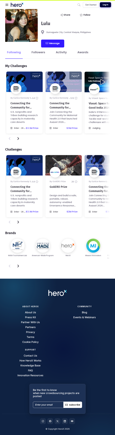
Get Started (90, 4)
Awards (82, 52)
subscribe (74, 404)
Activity (61, 52)
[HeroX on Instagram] (43, 421)
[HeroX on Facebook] (50, 421)
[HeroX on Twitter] (57, 421)
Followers (38, 52)
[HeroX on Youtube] (72, 421)
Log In (105, 5)
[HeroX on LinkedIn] (65, 421)
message (54, 43)
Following (14, 52)
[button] (7, 5)
